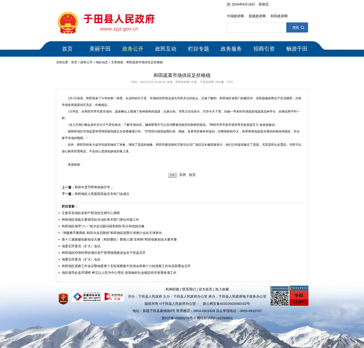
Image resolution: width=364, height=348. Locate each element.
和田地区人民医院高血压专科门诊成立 (102, 194)
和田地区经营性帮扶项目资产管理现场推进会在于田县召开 (104, 253)
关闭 (182, 175)
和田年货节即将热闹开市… (94, 187)
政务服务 (231, 49)
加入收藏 (222, 289)
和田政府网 (279, 16)
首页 (67, 49)
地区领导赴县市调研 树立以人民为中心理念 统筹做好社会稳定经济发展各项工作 (119, 272)
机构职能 (172, 289)
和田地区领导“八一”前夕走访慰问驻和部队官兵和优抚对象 (103, 226)
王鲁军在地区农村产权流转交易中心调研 (91, 213)
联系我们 (189, 289)
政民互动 (165, 49)
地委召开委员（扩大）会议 (81, 246)
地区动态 (102, 62)
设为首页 (205, 289)
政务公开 (133, 49)
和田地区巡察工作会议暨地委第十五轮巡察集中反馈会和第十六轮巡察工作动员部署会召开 (126, 266)
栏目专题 (198, 49)
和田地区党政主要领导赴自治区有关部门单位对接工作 (100, 219)
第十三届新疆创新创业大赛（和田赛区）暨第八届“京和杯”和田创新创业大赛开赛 (119, 239)
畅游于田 (297, 49)
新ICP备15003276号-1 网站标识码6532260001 (197, 318)
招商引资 (264, 49)
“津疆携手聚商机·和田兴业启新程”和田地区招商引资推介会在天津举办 (112, 233)
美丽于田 (100, 49)
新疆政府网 (257, 16)
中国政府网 (235, 16)
